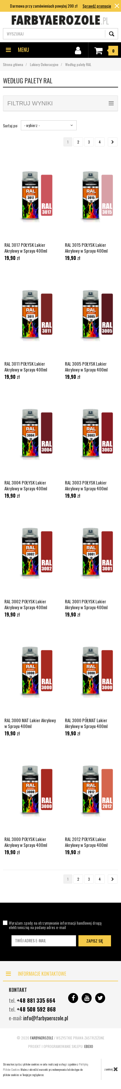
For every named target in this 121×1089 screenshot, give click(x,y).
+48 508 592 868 (36, 1009)
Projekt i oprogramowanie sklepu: (60, 1046)
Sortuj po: (10, 125)
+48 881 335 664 (36, 1000)
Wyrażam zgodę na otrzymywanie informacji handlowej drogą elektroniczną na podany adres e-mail (55, 925)
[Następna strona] (112, 142)
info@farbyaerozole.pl (45, 1018)
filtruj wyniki (30, 103)
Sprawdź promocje (97, 6)
